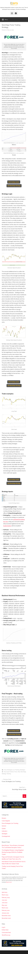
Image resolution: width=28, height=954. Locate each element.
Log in (3, 927)
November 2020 (6, 918)
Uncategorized (6, 836)
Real (19, 771)
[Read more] (9, 882)
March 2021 (5, 908)
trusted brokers (7, 526)
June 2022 (4, 902)
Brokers (4, 818)
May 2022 (4, 905)
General (4, 826)
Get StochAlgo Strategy (14, 185)
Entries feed (5, 930)
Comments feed (6, 932)
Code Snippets (6, 821)
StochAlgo (23, 771)
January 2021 (5, 913)
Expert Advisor (10, 771)
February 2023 (6, 897)
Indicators (4, 831)
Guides (4, 828)
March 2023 (5, 895)
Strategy (4, 773)
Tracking (9, 773)
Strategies (22, 769)
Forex (15, 771)
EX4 (5, 771)
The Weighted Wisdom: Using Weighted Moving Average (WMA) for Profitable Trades (13, 852)
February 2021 (6, 910)
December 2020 (6, 915)
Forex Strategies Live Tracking (11, 769)
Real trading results (13, 182)
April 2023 (4, 892)
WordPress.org (6, 935)
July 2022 (4, 900)
